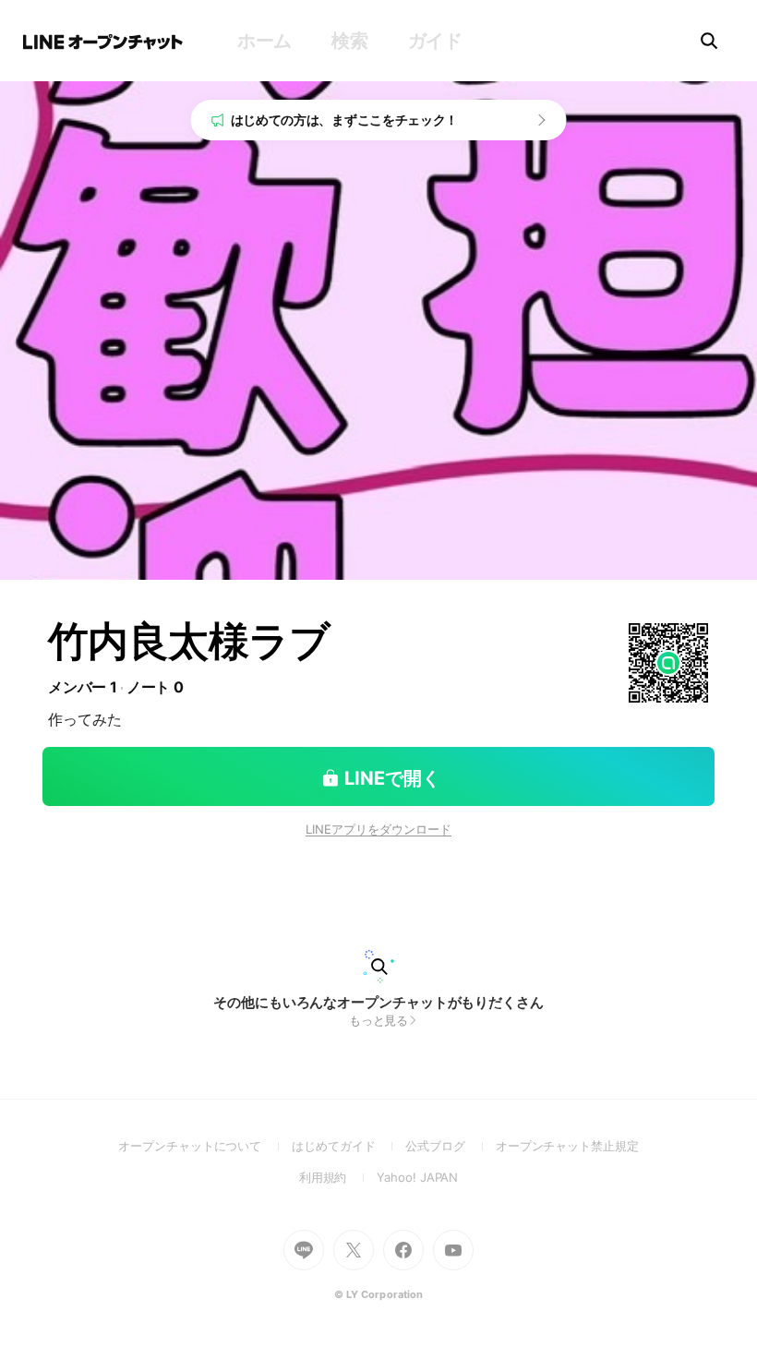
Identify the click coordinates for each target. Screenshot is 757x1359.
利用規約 (338, 1177)
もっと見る (379, 1020)
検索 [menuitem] (349, 41)
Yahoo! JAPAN (417, 1177)
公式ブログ (450, 1145)
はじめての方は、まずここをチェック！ (345, 119)
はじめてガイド (348, 1145)
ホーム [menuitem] (264, 41)
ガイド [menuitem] (435, 41)
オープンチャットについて (205, 1145)
